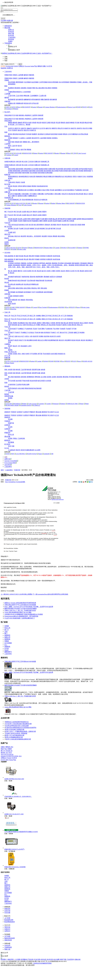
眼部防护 (45, 412)
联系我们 (4, 959)
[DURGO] (63, 247)
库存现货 (11, 39)
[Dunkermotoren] (60, 107)
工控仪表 (31, 161)
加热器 (43, 369)
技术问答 (11, 35)
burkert (16, 66)
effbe (11, 747)
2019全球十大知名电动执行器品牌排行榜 (18, 724)
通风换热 (7, 366)
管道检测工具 (44, 161)
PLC (5, 645)
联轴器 (37, 256)
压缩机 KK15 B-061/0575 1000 (14, 814)
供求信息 (11, 31)
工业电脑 (20, 75)
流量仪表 (37, 161)
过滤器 (24, 211)
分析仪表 (18, 161)
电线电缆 (28, 115)
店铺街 (10, 41)
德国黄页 (7, 635)
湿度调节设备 (36, 369)
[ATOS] (12, 107)
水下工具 (63, 315)
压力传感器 (8, 643)
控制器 (14, 75)
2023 (7, 752)
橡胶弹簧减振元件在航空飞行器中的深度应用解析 (20, 608)
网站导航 (7, 28)
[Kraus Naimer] (9, 363)
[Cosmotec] (40, 403)
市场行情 (17, 470)
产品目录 (30, 959)
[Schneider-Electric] (25, 405)
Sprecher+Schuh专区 (10, 461)
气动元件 (11, 211)
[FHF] (12, 454)
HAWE (3, 760)
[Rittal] (86, 403)
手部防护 (14, 412)
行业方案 (37, 959)
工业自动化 (8, 71)
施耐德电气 (8, 652)
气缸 (5, 749)
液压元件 (29, 211)
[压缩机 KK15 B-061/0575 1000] (11, 812)
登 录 (3, 18)
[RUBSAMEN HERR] (11, 405)
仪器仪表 (7, 158)
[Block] (18, 107)
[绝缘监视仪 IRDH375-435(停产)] (11, 848)
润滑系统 (43, 256)
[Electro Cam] (70, 107)
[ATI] (12, 153)
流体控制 (7, 208)
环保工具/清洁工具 (54, 315)
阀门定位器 (17, 211)
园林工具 (45, 315)
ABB (6, 631)
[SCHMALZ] (35, 405)
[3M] (51, 454)
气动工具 (14, 315)
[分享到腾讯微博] (90, 482)
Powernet (27, 66)
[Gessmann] (8, 109)
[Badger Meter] (60, 203)
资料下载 (11, 33)
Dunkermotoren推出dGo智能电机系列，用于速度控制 (21, 616)
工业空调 (23, 369)
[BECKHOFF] (25, 107)
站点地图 (56, 959)
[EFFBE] (86, 247)
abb (11, 750)
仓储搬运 (38, 315)
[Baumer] (40, 107)
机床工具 (26, 315)
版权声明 (10, 959)
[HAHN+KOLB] (86, 361)
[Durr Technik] (42, 307)
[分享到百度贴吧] (92, 482)
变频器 (6, 75)
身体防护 (7, 412)
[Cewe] (19, 205)
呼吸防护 (32, 412)
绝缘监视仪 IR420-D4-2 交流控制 (15, 867)
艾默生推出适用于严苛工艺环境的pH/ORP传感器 (20, 604)
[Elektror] (79, 247)
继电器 (39, 66)
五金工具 (7, 312)
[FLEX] (90, 107)
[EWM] (78, 107)
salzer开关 (7, 464)
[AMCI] (7, 107)
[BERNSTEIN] (27, 153)
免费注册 (10, 20)
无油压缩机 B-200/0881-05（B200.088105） (18, 796)
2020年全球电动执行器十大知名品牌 (17, 725)
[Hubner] (15, 109)
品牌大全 (11, 29)
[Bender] (56, 153)
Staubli (6, 650)
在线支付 (7, 929)
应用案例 (24, 959)
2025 (5, 754)
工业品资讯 (11, 37)
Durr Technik (9, 482)
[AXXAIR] (17, 153)
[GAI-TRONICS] (19, 454)
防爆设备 (70, 315)
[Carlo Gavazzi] (81, 153)
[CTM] (73, 153)
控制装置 (40, 115)
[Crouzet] (15, 155)
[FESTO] (84, 107)
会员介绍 (7, 910)
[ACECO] (7, 361)
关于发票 (7, 936)
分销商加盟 (8, 947)
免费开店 (10, 68)
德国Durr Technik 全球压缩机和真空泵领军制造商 (20, 603)
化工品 (56, 412)
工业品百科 (70, 959)
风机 (5, 369)
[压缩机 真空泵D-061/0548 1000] (11, 777)
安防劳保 (7, 408)
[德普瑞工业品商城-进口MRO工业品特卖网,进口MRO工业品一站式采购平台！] (26, 53)
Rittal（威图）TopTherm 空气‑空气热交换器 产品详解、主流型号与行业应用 (28, 606)
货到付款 (7, 927)
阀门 (5, 211)
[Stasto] (39, 454)
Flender (9, 758)
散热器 (29, 369)
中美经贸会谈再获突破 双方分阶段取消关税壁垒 (20, 727)
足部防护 (20, 412)
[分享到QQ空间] (81, 482)
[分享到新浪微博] (83, 482)
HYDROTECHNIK (12, 756)
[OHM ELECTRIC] (72, 403)
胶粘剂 (35, 211)
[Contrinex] (8, 155)
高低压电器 (8, 115)
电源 (16, 115)
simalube (3, 756)
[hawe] (77, 307)
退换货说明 (8, 940)
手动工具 (20, 315)
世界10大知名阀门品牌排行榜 (14, 729)
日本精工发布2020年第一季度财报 (16, 733)
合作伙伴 (7, 945)
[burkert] (33, 107)
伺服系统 (31, 75)
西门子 (6, 630)
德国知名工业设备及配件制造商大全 (17, 722)
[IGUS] (6, 309)
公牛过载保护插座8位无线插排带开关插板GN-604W (21, 831)
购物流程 (7, 908)
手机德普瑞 (8, 43)
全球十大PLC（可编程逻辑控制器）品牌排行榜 (20, 731)
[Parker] (81, 403)
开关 (13, 115)
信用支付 (7, 931)
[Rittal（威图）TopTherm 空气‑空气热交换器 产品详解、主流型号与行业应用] (8, 678)
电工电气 (7, 112)
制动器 (21, 256)
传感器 (6, 161)
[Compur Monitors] (49, 107)
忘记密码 (4, 20)
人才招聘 (17, 959)
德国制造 (7, 639)
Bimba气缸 (12, 760)
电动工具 (7, 315)
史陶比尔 (21, 66)
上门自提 (7, 918)
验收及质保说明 (9, 938)
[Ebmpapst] (55, 403)
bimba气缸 (34, 66)
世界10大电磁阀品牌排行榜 (14, 737)
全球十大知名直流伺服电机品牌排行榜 (18, 739)
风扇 (13, 369)
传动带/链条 (56, 256)
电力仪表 (25, 161)
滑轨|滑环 (32, 256)
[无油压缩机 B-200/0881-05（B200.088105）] (11, 795)
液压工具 (32, 315)
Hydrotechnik (10, 66)
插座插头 (22, 115)
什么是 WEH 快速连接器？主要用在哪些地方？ (19, 618)
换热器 (18, 369)
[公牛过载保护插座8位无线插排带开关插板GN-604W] (11, 830)
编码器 (26, 75)
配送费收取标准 (9, 922)
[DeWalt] (45, 361)
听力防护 (51, 412)
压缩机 (39, 211)
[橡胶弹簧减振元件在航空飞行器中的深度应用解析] (8, 691)
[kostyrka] (13, 309)
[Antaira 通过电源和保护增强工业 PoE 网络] (8, 713)
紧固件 (44, 211)
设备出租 (78, 959)
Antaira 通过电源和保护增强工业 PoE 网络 (17, 612)
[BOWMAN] (16, 403)
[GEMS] (13, 249)
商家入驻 (7, 949)
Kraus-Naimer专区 (10, 463)
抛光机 (3, 752)
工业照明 (34, 115)
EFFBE (3, 66)
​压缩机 (23, 482)
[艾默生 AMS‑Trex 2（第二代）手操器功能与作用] (8, 702)
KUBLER (10, 754)
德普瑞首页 (8, 26)
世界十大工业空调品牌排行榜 (14, 735)
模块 (10, 75)
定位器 (8, 750)
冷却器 (10, 369)
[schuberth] (45, 454)
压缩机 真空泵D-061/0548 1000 (14, 779)
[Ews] (67, 307)
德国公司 (7, 637)
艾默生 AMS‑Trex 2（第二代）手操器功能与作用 (20, 610)
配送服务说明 (8, 920)
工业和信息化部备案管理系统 (42, 963)
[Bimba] (34, 153)
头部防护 (26, 412)
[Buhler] (52, 203)
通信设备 (38, 412)
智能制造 (7, 646)
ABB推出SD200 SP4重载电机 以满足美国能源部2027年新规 (23, 614)
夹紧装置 (49, 256)
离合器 (26, 256)
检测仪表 (12, 161)
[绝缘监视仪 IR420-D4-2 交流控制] (11, 865)
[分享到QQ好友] (85, 482)
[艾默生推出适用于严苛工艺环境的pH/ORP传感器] (8, 667)
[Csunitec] (56, 247)
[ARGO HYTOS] (19, 203)
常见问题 (7, 912)
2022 (20, 756)
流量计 (44, 66)
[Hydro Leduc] (21, 249)
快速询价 (4, 68)
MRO (7, 760)
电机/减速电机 (9, 256)
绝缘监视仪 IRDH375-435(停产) (14, 849)
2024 (2, 754)
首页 (5, 457)
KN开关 (49, 66)
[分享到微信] (87, 482)
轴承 (17, 256)
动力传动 (7, 252)
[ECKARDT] (71, 247)
